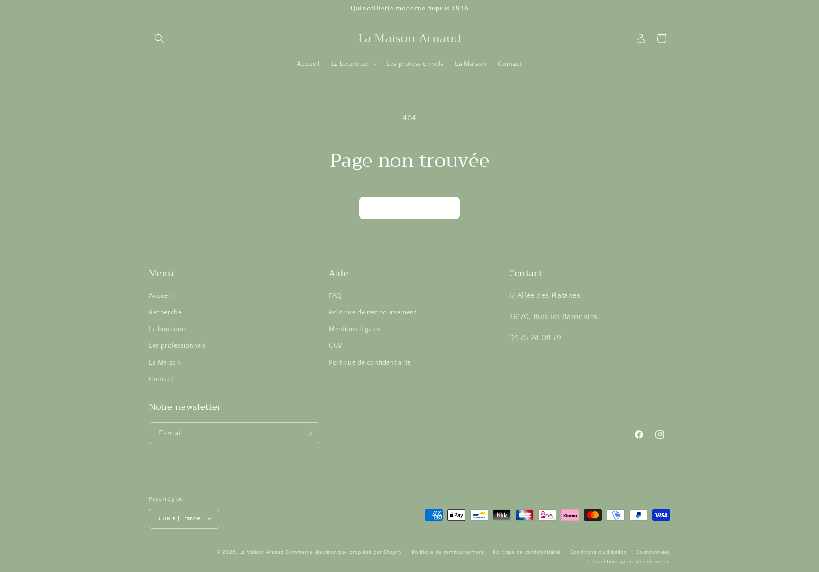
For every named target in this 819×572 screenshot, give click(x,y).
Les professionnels (177, 346)
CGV (336, 346)
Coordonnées (653, 551)
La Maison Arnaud (261, 551)
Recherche (165, 312)
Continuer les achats (409, 208)
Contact (161, 379)
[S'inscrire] (308, 434)
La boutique (167, 329)
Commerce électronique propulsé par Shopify (343, 551)
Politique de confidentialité (370, 362)
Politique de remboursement (373, 312)
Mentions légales (355, 329)
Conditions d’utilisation (598, 551)
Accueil (160, 295)
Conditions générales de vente (631, 561)
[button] (159, 38)
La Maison (164, 362)
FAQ (335, 295)
